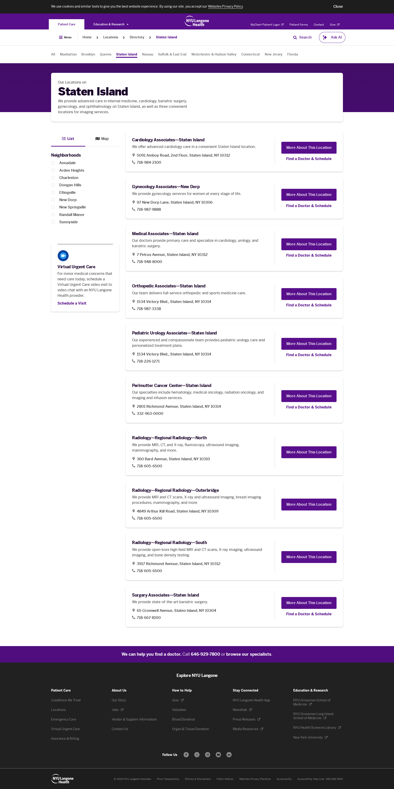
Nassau (147, 54)
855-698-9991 (334, 779)
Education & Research (109, 24)
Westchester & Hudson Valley (213, 54)
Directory (137, 37)
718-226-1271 (148, 361)
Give (333, 24)
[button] (338, 6)
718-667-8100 (149, 617)
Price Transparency (168, 779)
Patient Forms (299, 24)
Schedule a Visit (71, 303)
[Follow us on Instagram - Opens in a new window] (207, 754)
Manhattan (68, 54)
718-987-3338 (149, 309)
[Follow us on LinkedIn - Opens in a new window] (229, 754)
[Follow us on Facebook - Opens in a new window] (186, 754)
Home (87, 37)
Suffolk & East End (172, 54)
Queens (105, 54)
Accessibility (284, 779)
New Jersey (274, 54)
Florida (292, 54)
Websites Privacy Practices (255, 779)
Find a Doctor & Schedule (309, 159)
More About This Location (309, 147)
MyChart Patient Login (265, 24)
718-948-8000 (149, 262)
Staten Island (166, 37)
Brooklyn (88, 54)
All (53, 54)
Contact (319, 24)
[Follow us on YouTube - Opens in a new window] (218, 754)
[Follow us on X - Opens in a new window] (197, 754)
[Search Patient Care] (295, 37)
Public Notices (225, 779)
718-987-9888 (149, 209)
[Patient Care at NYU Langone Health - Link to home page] (196, 21)
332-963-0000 (150, 413)
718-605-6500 (149, 466)
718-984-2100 (149, 162)
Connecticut (250, 54)
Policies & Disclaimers (198, 779)
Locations (110, 37)
